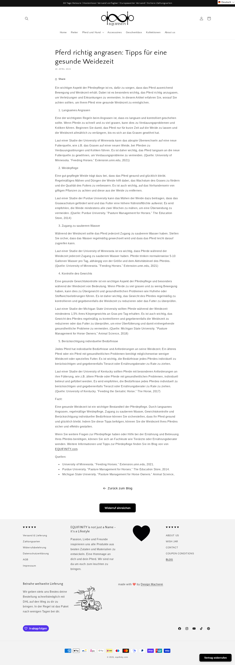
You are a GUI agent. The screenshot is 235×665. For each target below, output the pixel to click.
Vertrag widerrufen (215, 657)
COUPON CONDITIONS (180, 553)
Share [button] (62, 79)
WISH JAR (172, 541)
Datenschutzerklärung (36, 553)
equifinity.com (121, 657)
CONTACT (172, 547)
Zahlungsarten (31, 541)
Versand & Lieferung (35, 535)
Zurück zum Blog (120, 488)
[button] (26, 18)
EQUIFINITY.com (66, 449)
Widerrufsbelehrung (34, 547)
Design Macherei (152, 584)
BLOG (169, 559)
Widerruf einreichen (118, 508)
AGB (25, 559)
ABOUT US (172, 535)
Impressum (29, 565)
